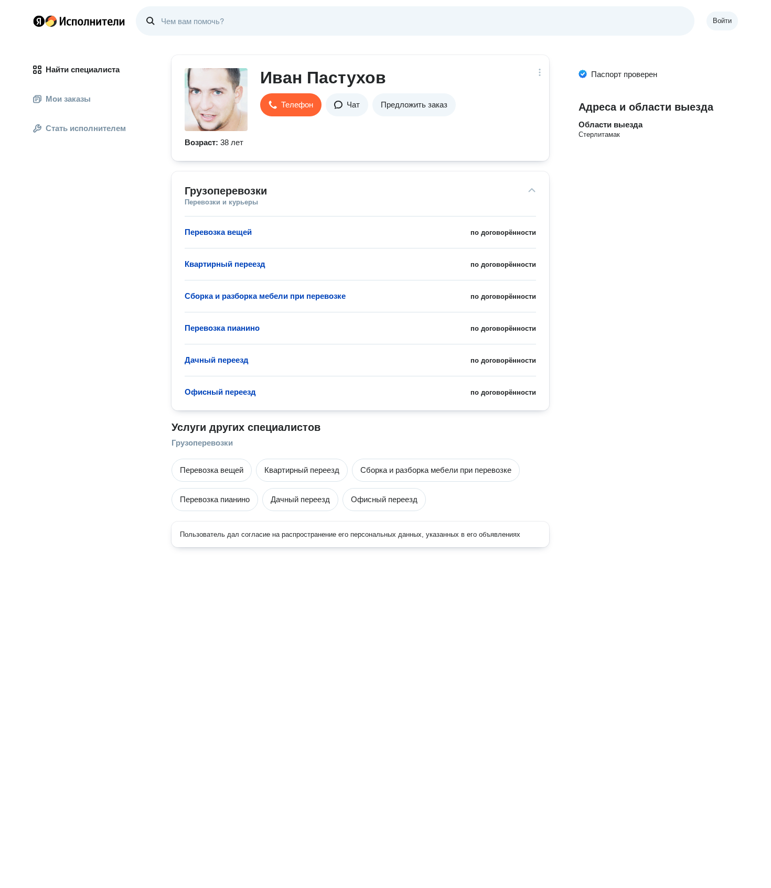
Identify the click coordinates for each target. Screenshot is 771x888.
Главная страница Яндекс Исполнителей (79, 21)
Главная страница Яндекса (39, 21)
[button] (291, 104)
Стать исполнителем (86, 128)
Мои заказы (68, 98)
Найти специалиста (83, 69)
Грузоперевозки (202, 442)
